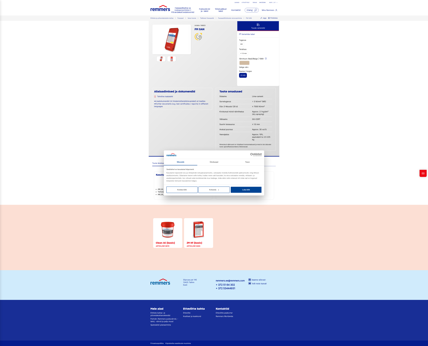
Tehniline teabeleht (165, 96)
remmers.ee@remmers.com (230, 280)
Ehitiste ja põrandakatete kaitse (161, 18)
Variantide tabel (248, 34)
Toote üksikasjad (159, 163)
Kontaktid (236, 10)
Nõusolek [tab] (180, 162)
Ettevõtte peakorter (224, 313)
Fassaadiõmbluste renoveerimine (230, 18)
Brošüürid (262, 2)
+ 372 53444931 (225, 288)
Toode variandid (258, 28)
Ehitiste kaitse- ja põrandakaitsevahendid (160, 314)
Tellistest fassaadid (207, 18)
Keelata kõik (182, 190)
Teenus (255, 2)
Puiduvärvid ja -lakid (204, 10)
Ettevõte (186, 313)
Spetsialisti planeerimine (160, 325)
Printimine (274, 18)
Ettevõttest (245, 2)
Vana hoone (192, 18)
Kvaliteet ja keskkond (192, 316)
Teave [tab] (247, 162)
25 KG (243, 75)
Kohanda (212, 190)
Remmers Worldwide (224, 316)
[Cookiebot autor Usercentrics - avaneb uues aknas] (252, 154)
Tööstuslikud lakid (220, 10)
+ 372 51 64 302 (225, 284)
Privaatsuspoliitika (157, 343)
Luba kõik (246, 190)
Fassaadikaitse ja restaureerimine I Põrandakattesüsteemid (182, 10)
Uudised (237, 2)
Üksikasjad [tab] (214, 162)
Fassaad (180, 18)
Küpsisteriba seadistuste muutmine (178, 343)
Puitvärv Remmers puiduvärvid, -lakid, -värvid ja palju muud (164, 320)
